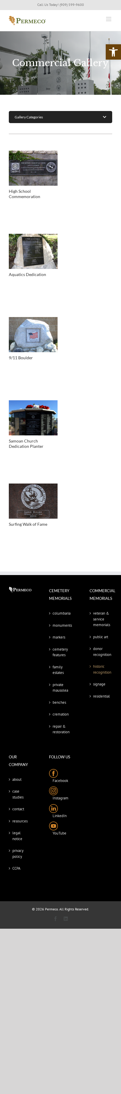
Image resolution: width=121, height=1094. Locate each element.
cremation (61, 714)
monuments (61, 625)
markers (59, 637)
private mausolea (60, 687)
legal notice (17, 835)
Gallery (33, 168)
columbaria (61, 613)
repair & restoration (61, 729)
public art (100, 636)
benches (59, 702)
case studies (17, 794)
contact (18, 808)
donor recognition (101, 651)
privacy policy (17, 853)
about (16, 779)
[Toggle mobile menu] (109, 19)
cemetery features (60, 652)
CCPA (16, 868)
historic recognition (101, 669)
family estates (58, 669)
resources (20, 821)
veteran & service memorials (101, 619)
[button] (113, 52)
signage (99, 684)
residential (101, 696)
